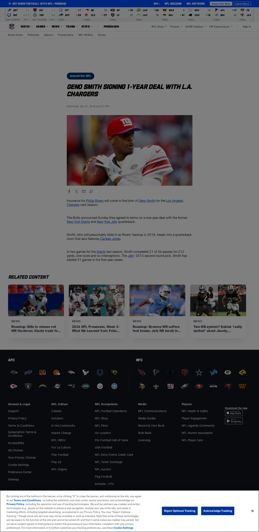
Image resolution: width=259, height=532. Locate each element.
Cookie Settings (123, 527)
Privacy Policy (15, 504)
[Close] (252, 511)
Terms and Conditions (27, 500)
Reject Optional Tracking (179, 510)
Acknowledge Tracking (217, 510)
